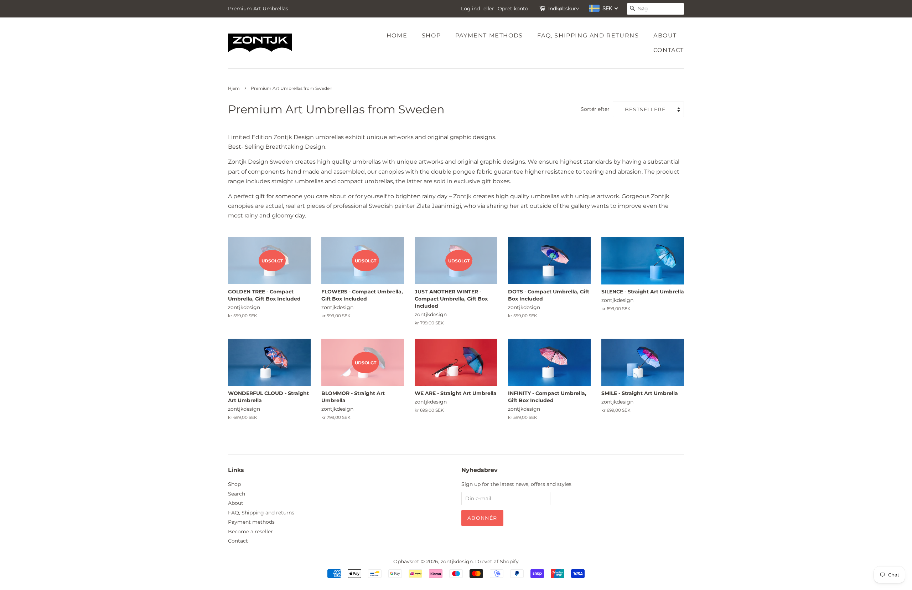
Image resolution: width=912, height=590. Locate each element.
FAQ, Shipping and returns (588, 35)
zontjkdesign (457, 561)
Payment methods (489, 35)
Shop (431, 35)
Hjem (234, 88)
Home (397, 35)
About (665, 35)
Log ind (470, 8)
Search (236, 494)
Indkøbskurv (563, 8)
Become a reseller (250, 531)
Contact (668, 50)
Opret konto (513, 8)
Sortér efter (595, 109)
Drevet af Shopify (497, 561)
